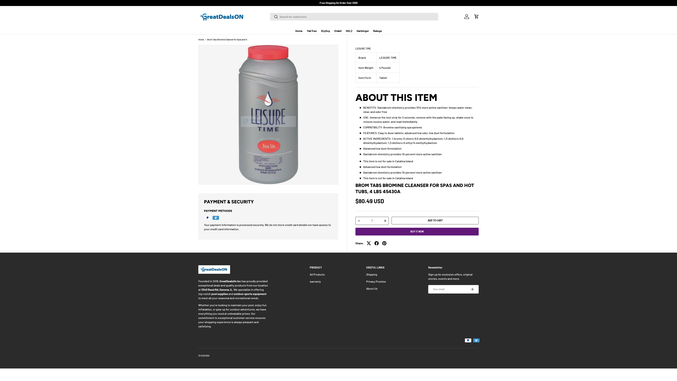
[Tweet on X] (369, 243)
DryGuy (325, 30)
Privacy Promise (376, 281)
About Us (371, 288)
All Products (317, 274)
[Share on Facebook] (376, 243)
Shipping (371, 274)
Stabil (337, 30)
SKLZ (349, 30)
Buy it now (417, 231)
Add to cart (435, 220)
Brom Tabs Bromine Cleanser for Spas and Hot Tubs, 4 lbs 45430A (228, 39)
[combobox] (354, 16)
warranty (315, 281)
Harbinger (363, 30)
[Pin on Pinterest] (384, 243)
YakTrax (312, 30)
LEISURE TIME (363, 48)
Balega (377, 30)
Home (299, 30)
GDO (207, 355)
